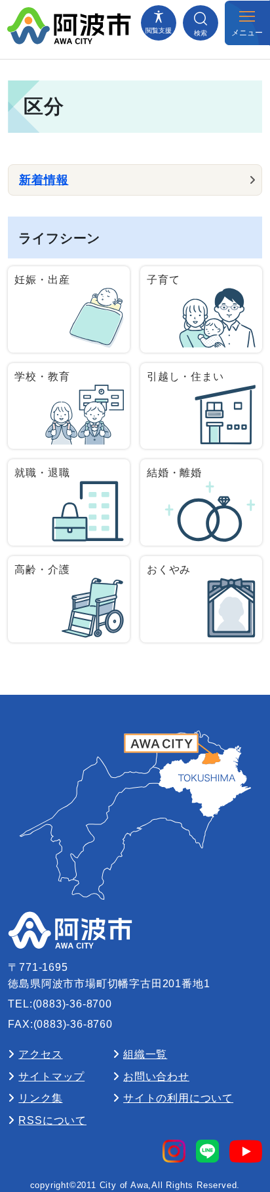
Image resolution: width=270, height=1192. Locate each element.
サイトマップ (51, 1076)
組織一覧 (145, 1054)
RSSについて (52, 1120)
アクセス (40, 1054)
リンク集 (40, 1098)
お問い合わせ (156, 1076)
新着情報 (43, 179)
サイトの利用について (178, 1098)
